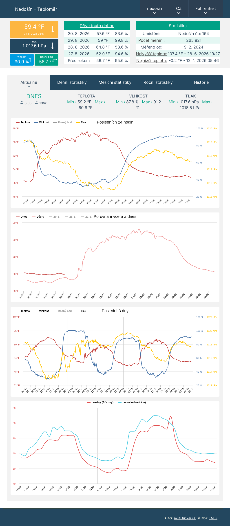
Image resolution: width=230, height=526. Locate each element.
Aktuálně (28, 82)
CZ (178, 8)
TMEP (213, 518)
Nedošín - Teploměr (36, 9)
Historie (201, 82)
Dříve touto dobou (97, 25)
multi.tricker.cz (185, 518)
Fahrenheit (205, 8)
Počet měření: (151, 40)
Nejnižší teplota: (151, 60)
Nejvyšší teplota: (151, 53)
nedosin (154, 8)
